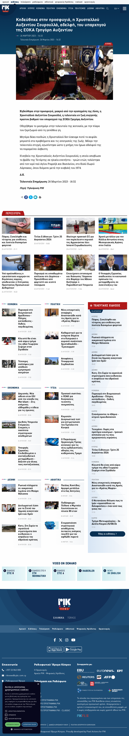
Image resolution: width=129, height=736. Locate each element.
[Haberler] (89, 573)
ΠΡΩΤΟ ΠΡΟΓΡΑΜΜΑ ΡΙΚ (46, 700)
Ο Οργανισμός (40, 670)
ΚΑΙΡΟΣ (94, 411)
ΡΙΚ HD (37, 694)
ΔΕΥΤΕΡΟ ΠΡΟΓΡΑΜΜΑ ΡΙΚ (47, 704)
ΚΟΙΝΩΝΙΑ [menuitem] (40, 8)
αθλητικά (49, 2)
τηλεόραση (26, 2)
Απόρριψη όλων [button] (29, 724)
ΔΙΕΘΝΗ (11, 480)
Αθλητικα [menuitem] (100, 8)
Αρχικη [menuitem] (23, 8)
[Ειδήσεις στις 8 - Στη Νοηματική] (39, 573)
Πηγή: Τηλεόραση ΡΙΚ (32, 188)
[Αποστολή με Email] (35, 197)
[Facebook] (55, 640)
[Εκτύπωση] (39, 197)
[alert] (21, 707)
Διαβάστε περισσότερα (24, 707)
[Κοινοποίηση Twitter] (31, 197)
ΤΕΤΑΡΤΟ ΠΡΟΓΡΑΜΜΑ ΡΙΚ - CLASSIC (52, 711)
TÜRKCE (72, 618)
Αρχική (22, 629)
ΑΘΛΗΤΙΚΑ (56, 480)
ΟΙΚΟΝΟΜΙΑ (13, 388)
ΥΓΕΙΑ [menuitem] (70, 8)
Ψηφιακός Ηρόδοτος (86, 629)
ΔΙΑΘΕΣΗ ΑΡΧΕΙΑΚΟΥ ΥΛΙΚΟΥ (58, 725)
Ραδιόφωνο (57, 629)
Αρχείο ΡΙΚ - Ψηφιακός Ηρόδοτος (49, 674)
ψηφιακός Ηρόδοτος (64, 2)
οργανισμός (89, 2)
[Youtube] (73, 640)
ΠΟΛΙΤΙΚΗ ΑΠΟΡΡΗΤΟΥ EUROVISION (83, 725)
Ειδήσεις (32, 629)
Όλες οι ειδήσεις (106, 534)
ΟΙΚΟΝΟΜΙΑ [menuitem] (62, 8)
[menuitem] (107, 8)
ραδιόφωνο (37, 2)
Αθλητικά (70, 629)
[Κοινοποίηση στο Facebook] (26, 197)
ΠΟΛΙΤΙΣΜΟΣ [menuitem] (80, 8)
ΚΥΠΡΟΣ (108, 44)
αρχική (6, 2)
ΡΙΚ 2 (36, 690)
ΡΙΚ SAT (38, 697)
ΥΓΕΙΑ (53, 388)
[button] (6, 711)
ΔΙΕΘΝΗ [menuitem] (90, 8)
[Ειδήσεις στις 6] (64, 573)
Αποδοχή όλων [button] (13, 724)
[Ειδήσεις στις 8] (14, 573)
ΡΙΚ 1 (36, 687)
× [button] (38, 684)
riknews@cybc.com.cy (16, 676)
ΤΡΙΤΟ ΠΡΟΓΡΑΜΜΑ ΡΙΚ (45, 707)
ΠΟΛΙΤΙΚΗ (55, 304)
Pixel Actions (93, 732)
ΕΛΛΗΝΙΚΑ (58, 618)
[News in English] (114, 573)
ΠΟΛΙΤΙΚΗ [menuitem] (50, 8)
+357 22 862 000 (13, 670)
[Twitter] (60, 640)
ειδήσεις (15, 2)
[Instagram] (66, 640)
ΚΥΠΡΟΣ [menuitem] (31, 8)
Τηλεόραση (44, 629)
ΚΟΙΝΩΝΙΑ (13, 304)
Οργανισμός (104, 629)
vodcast (78, 2)
